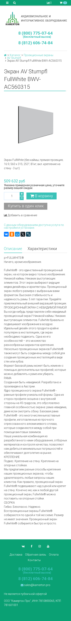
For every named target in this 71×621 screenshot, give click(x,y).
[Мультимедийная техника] (35, 18)
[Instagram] (39, 546)
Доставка (16, 554)
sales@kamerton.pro (36, 585)
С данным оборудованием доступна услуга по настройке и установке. (34, 226)
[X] (23, 234)
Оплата (54, 554)
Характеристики (42, 248)
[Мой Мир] (17, 234)
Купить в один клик (26, 206)
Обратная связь (35, 554)
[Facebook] (31, 546)
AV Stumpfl (14, 58)
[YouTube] (48, 546)
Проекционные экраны (38, 55)
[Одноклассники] (11, 234)
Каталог (15, 55)
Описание (13, 248)
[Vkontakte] (23, 546)
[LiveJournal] (28, 234)
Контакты (34, 560)
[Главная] (5, 55)
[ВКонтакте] (6, 234)
